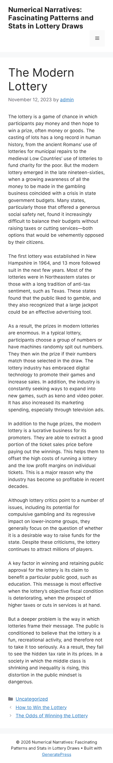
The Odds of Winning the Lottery (52, 715)
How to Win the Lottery (41, 707)
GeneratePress (56, 754)
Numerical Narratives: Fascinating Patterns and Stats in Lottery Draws (51, 17)
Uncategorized (32, 699)
